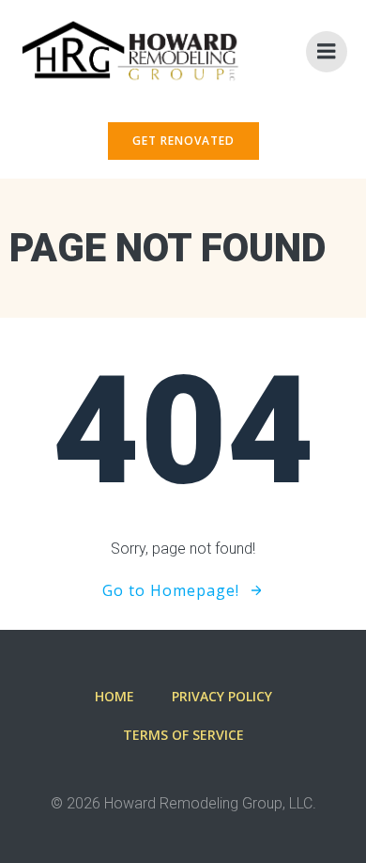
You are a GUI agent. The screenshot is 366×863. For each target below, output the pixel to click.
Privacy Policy (222, 696)
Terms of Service (183, 735)
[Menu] (326, 51)
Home (114, 696)
